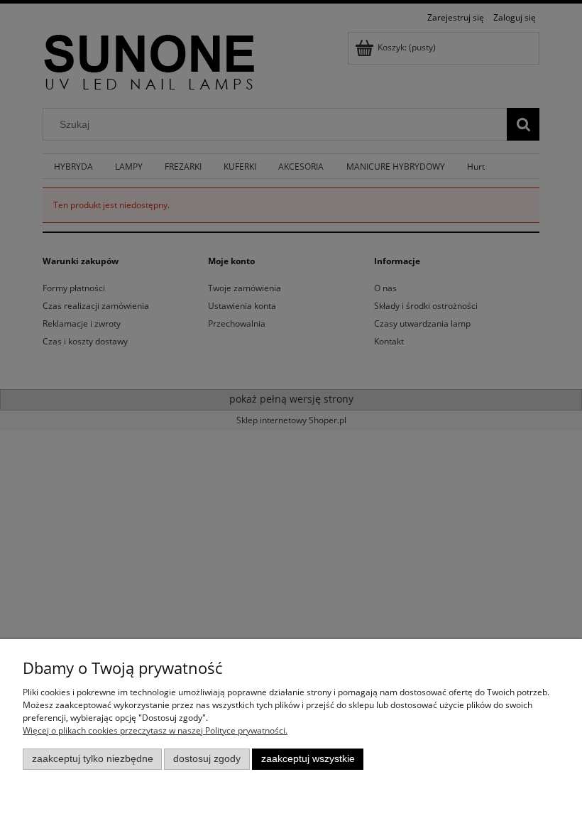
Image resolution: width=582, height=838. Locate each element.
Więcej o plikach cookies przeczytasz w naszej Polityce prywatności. (155, 730)
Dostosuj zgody (207, 758)
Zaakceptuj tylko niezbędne (92, 758)
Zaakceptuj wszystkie (308, 758)
